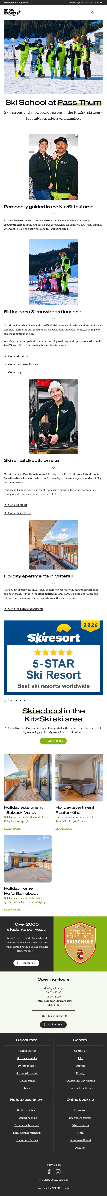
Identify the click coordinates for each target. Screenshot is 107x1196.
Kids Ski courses (27, 1050)
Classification (27, 1080)
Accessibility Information (80, 1080)
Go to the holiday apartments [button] (25, 608)
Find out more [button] (16, 700)
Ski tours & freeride (27, 1073)
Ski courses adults (27, 1058)
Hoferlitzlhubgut (27, 1110)
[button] (92, 12)
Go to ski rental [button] (17, 504)
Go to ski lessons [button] (18, 356)
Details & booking (26, 1117)
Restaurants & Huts (27, 1140)
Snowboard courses (80, 1117)
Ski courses (80, 1110)
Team (27, 1088)
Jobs (80, 1058)
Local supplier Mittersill (27, 1132)
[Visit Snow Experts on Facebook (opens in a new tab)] (49, 1171)
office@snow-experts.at (16, 3)
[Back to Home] (12, 12)
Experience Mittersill (26, 1125)
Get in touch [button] (55, 740)
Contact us (80, 1050)
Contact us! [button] (29, 962)
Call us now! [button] (55, 1024)
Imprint (80, 1065)
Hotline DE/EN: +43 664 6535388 (85, 3)
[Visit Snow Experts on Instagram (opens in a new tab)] (58, 1171)
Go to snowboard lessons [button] (23, 364)
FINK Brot (57, 1188)
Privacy (80, 1073)
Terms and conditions (80, 1088)
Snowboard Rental (80, 1140)
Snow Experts (59, 1180)
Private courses (26, 1065)
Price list (80, 1147)
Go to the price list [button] (19, 372)
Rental (80, 1132)
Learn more (12, 828)
